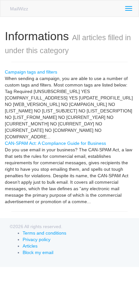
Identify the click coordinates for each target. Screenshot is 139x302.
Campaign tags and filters (31, 72)
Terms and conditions (44, 233)
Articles (30, 246)
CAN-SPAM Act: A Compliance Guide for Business (55, 143)
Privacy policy (36, 239)
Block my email (38, 252)
